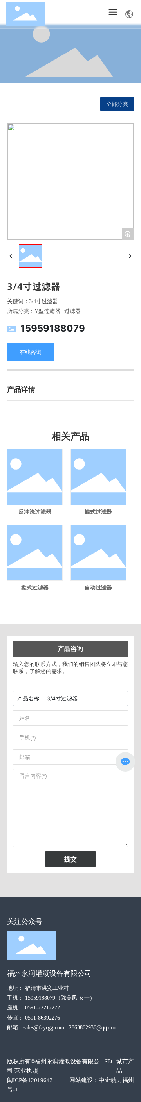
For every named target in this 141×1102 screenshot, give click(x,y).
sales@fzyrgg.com (44, 1028)
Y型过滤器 (47, 311)
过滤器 (72, 311)
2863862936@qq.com (93, 1028)
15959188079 (52, 328)
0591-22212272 (42, 1008)
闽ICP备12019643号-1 (30, 1085)
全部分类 (117, 104)
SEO (109, 1061)
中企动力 (110, 1080)
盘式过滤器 (35, 588)
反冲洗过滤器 (34, 512)
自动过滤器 (98, 588)
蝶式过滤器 (98, 512)
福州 (128, 1080)
